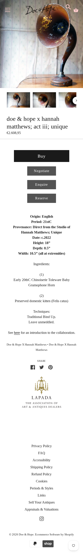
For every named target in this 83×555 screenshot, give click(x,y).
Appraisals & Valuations (41, 509)
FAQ (41, 453)
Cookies (41, 481)
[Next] (76, 100)
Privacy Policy (41, 446)
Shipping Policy (41, 467)
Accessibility (41, 460)
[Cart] (76, 10)
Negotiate (41, 171)
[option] (18, 100)
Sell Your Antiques (42, 502)
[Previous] (7, 100)
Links (42, 495)
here (17, 332)
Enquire (41, 184)
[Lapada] (41, 392)
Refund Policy (41, 474)
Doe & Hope (26, 534)
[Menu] (7, 11)
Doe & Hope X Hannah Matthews (26, 344)
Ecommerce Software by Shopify (54, 534)
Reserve (41, 198)
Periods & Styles (41, 488)
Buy (42, 156)
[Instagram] (41, 518)
